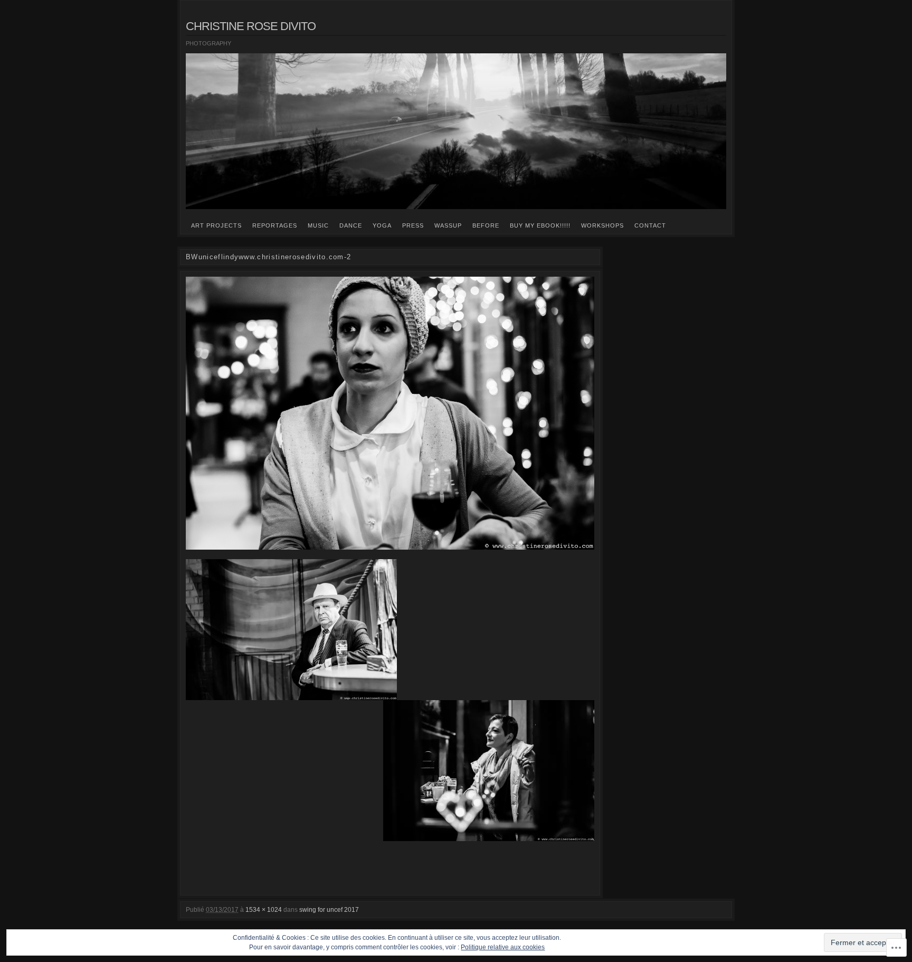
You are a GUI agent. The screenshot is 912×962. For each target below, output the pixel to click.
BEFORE (485, 225)
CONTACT (650, 225)
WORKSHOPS (602, 225)
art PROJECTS (216, 225)
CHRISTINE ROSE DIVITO (251, 26)
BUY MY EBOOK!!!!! (540, 225)
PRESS (413, 225)
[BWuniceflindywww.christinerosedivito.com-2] (390, 413)
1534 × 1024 (263, 909)
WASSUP (448, 225)
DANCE (350, 225)
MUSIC (318, 225)
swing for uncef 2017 (329, 909)
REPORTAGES (274, 225)
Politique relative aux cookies (503, 947)
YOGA (382, 225)
